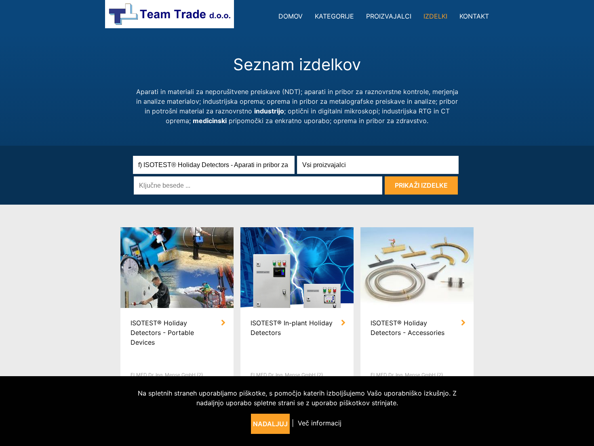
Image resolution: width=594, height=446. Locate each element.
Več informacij (319, 423)
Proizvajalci (388, 16)
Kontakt (474, 16)
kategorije (334, 16)
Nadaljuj (270, 424)
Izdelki (435, 16)
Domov (290, 16)
